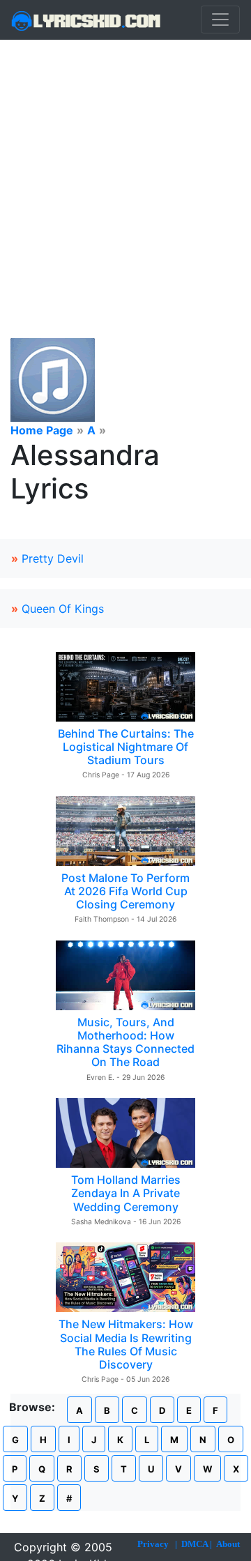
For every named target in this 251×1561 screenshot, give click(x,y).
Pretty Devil (53, 558)
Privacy (153, 1544)
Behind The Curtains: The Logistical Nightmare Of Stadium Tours (126, 746)
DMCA (194, 1544)
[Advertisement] (125, 172)
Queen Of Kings (63, 609)
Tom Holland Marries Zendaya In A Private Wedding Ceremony (126, 1193)
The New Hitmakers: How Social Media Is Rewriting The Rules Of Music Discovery (126, 1344)
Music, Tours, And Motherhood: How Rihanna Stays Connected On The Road (125, 1042)
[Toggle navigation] (220, 19)
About (228, 1544)
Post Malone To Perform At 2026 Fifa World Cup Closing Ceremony (125, 891)
